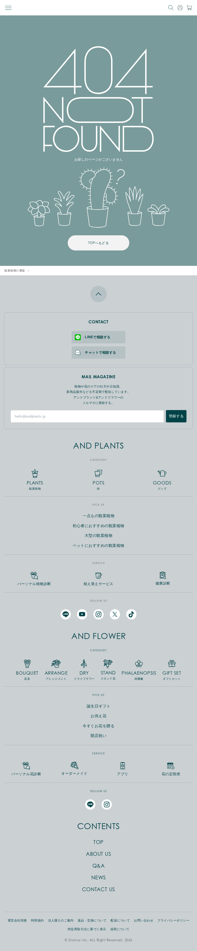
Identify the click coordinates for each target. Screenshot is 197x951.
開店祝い (98, 735)
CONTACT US (98, 889)
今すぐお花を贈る (98, 726)
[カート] (189, 7)
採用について (120, 929)
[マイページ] (180, 7)
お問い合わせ (143, 920)
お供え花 (98, 716)
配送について (120, 920)
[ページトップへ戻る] (98, 294)
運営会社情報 (17, 920)
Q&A (98, 866)
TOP (98, 842)
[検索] (170, 7)
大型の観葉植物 (99, 535)
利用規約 (37, 920)
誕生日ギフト (99, 706)
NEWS (98, 878)
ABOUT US (98, 854)
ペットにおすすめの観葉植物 (98, 545)
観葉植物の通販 (14, 270)
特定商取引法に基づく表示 (87, 929)
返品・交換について (92, 920)
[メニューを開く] (8, 8)
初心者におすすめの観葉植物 (98, 525)
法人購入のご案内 (61, 920)
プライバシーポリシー (173, 920)
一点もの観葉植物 (98, 515)
